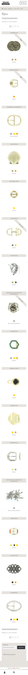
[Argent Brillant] (12, 282)
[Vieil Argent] (12, 59)
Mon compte (4, 672)
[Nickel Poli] (12, 245)
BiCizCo (18, 668)
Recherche (5, 645)
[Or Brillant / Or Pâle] (14, 133)
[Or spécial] (17, 545)
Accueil (5, 8)
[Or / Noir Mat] (15, 282)
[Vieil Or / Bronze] (15, 59)
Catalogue (10, 8)
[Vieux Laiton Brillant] (12, 469)
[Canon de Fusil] (12, 582)
